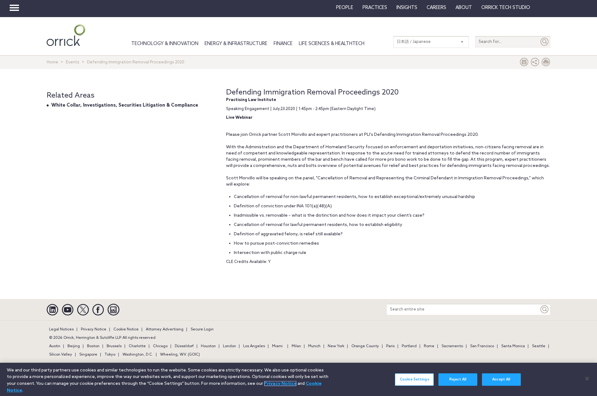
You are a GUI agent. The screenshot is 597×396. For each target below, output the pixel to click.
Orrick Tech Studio (505, 8)
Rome (429, 346)
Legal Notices (61, 329)
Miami (277, 346)
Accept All (501, 379)
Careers (436, 8)
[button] (535, 63)
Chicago (160, 346)
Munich (314, 346)
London (229, 346)
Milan (296, 346)
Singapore (88, 354)
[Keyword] (544, 309)
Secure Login (202, 329)
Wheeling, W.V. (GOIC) (180, 354)
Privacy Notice (93, 329)
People (344, 8)
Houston (208, 346)
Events (72, 62)
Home (52, 62)
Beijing (73, 346)
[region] (298, 379)
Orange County (365, 346)
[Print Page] (546, 63)
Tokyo (109, 354)
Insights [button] (406, 8)
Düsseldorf (184, 346)
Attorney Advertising (164, 329)
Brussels (114, 346)
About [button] (464, 8)
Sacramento (452, 346)
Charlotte (137, 346)
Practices (375, 8)
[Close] (587, 378)
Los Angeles (254, 346)
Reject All (457, 379)
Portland (409, 346)
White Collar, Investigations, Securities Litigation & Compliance (124, 105)
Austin (54, 346)
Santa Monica (513, 346)
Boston (93, 346)
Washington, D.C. (138, 354)
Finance (283, 44)
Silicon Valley (60, 354)
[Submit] (544, 42)
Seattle (538, 346)
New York (336, 346)
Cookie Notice (126, 329)
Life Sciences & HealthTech (331, 44)
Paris (390, 346)
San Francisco (482, 346)
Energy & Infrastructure (236, 44)
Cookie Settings (414, 379)
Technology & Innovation (164, 44)
